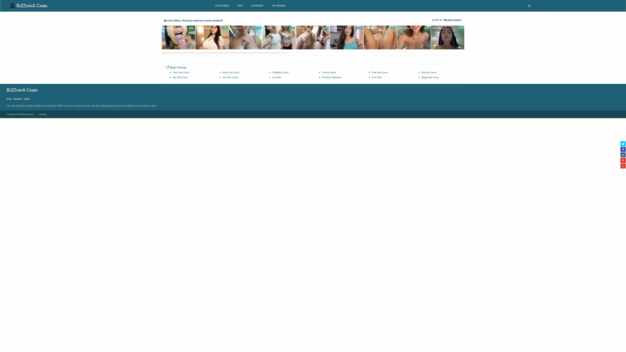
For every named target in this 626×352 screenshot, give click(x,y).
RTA (9, 99)
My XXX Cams (180, 77)
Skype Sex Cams (430, 77)
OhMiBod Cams (280, 72)
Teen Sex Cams (181, 72)
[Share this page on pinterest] (623, 160)
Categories (222, 5)
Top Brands (278, 5)
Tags (240, 5)
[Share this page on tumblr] (623, 154)
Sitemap (42, 114)
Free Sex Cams (380, 72)
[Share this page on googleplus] (623, 166)
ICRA (27, 99)
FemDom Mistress (331, 77)
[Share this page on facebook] (623, 149)
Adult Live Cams (231, 72)
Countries (257, 5)
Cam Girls (377, 77)
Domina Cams (428, 72)
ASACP (17, 99)
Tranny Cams (329, 72)
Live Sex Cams (230, 77)
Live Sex (276, 77)
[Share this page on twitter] (623, 143)
